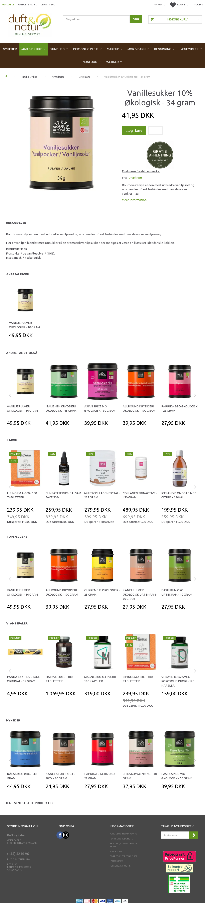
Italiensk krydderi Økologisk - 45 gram (61, 408)
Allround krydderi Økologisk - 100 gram (139, 408)
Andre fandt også (21, 353)
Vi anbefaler (17, 623)
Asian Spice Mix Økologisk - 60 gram (99, 408)
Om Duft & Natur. (27, 5)
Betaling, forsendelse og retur (124, 844)
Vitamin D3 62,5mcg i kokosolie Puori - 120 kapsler (177, 681)
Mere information (134, 200)
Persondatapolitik (120, 866)
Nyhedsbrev (116, 861)
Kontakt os (8, 5)
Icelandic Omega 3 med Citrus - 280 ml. (179, 495)
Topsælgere (16, 536)
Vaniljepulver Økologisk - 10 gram (24, 325)
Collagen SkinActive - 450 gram (140, 495)
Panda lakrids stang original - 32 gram (23, 679)
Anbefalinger (17, 274)
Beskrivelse (16, 222)
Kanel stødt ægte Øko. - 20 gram (60, 776)
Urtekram (135, 177)
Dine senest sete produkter (29, 803)
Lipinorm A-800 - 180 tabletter (22, 495)
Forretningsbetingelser (123, 856)
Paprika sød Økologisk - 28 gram (179, 408)
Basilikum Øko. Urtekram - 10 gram (176, 592)
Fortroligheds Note (121, 839)
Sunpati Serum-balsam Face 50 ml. (63, 495)
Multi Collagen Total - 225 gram (102, 495)
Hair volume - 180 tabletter (59, 679)
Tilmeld (193, 835)
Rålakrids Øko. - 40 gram (21, 776)
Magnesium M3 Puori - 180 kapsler (101, 679)
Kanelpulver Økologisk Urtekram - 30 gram (140, 594)
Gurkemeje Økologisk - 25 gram (102, 592)
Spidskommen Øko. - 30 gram (140, 776)
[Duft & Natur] (30, 24)
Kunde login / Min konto (123, 834)
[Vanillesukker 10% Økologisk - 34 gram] (61, 142)
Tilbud (11, 439)
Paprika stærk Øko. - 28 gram (100, 776)
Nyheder (13, 720)
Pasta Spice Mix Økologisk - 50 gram (176, 776)
